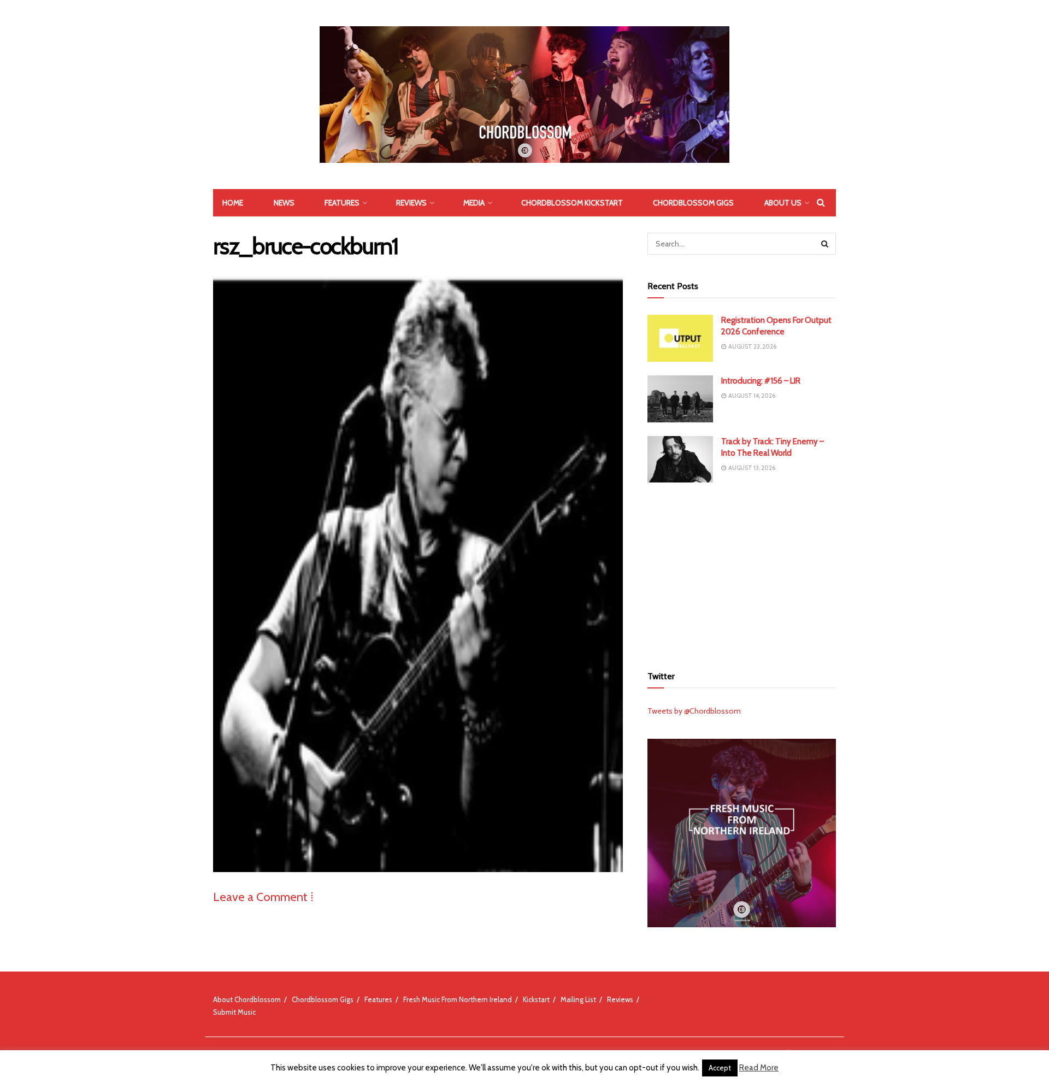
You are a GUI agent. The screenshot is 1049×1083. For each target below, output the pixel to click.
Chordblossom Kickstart (572, 203)
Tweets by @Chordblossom (694, 711)
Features (342, 203)
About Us (783, 203)
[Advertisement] (742, 572)
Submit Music (234, 1012)
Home (232, 203)
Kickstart (536, 999)
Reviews (411, 203)
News (284, 203)
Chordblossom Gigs (693, 203)
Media (474, 203)
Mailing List (578, 999)
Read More (759, 1068)
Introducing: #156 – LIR (760, 381)
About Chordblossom (247, 999)
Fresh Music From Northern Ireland (457, 999)
